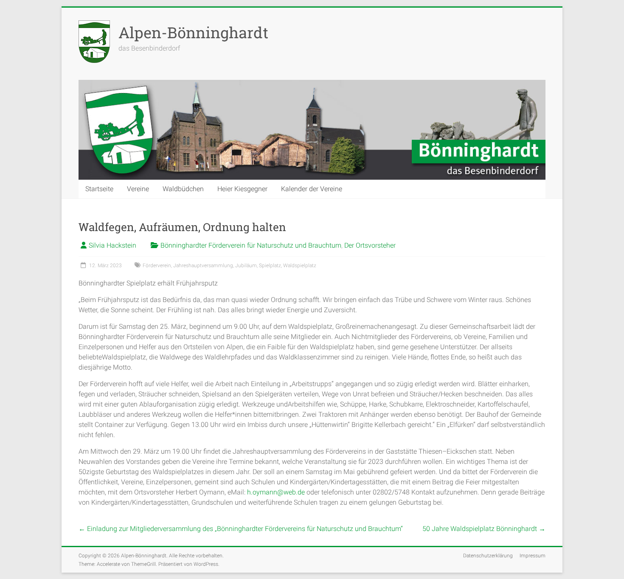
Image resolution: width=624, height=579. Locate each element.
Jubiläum (246, 265)
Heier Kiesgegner (242, 189)
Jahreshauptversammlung (203, 265)
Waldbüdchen (183, 189)
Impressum (532, 556)
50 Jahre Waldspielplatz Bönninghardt (483, 529)
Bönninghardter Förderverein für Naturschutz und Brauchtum (250, 245)
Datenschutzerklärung (488, 556)
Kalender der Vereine (311, 189)
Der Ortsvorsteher (370, 245)
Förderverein (157, 265)
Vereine (138, 189)
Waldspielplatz (299, 265)
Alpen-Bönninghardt (193, 32)
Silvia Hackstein (112, 245)
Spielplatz (270, 265)
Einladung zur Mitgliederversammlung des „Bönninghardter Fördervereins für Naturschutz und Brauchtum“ (241, 529)
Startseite (99, 189)
